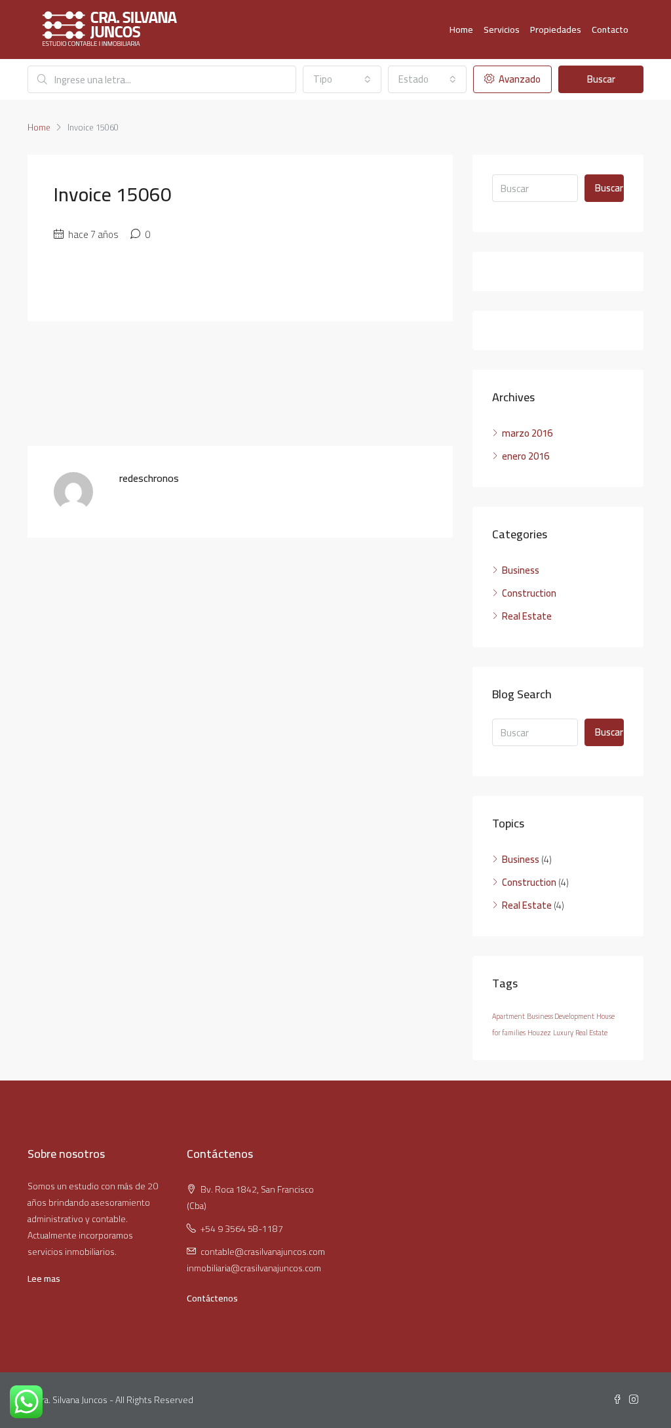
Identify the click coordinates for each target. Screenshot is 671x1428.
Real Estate (527, 615)
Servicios (502, 29)
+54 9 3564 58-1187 (242, 1228)
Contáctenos (212, 1298)
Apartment (508, 1016)
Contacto (610, 29)
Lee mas (44, 1278)
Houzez (539, 1032)
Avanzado (519, 79)
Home (461, 29)
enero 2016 (525, 456)
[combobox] (342, 79)
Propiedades (555, 29)
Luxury (563, 1032)
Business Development (560, 1016)
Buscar (601, 79)
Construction (529, 593)
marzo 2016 (527, 433)
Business (520, 570)
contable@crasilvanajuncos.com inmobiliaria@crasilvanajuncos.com (256, 1260)
